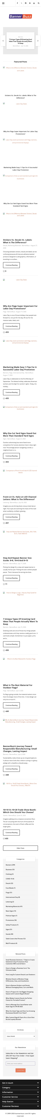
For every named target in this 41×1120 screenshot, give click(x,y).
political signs (10, 916)
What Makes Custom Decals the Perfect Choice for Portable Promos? (19, 999)
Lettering (6, 502)
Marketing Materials (14, 245)
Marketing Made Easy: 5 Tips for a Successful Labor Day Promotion (20, 168)
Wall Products (10, 943)
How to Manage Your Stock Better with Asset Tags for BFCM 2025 (19, 1006)
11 (6, 584)
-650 (7, 650)
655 (6, 839)
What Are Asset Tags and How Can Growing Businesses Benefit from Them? (20, 1012)
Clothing (8, 874)
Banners (5, 373)
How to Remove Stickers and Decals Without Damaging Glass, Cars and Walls (19, 986)
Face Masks (9, 888)
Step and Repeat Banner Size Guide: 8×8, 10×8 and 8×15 (17, 559)
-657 (7, 523)
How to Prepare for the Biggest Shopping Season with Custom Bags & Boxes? (19, 993)
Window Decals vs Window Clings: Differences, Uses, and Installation (17, 980)
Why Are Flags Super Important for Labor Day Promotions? (20, 132)
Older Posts (20, 848)
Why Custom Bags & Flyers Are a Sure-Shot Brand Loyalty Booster (20, 1018)
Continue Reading (11, 265)
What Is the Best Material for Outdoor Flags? (17, 686)
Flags (4, 312)
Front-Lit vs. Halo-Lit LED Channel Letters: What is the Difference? (19, 498)
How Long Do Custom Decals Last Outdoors (20, 975)
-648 (7, 775)
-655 (7, 398)
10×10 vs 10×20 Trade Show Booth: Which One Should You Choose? (19, 811)
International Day (18, 373)
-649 (7, 711)
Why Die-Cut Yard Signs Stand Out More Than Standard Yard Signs (20, 204)
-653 (7, 332)
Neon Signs (9, 911)
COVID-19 (9, 879)
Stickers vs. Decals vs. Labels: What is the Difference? (20, 96)
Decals (5, 245)
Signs (4, 439)
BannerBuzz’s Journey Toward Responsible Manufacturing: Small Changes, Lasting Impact (20, 749)
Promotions (10, 920)
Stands (5, 815)
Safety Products (11, 925)
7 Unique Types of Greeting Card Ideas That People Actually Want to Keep (20, 41)
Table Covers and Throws (14, 939)
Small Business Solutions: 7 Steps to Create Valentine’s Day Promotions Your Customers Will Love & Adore (20, 962)
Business (9, 870)
